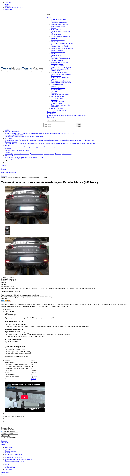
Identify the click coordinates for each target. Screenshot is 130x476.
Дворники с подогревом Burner (61, 69)
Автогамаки (55, 107)
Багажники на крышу (58, 40)
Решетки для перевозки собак (60, 105)
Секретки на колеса (57, 65)
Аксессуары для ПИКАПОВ (60, 31)
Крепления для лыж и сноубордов (62, 43)
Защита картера (56, 29)
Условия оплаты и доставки (14, 457)
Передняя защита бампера (59, 24)
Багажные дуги (56, 55)
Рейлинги (54, 100)
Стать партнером (10, 451)
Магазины (8, 449)
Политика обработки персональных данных (19, 459)
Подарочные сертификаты (13, 454)
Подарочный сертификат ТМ (76, 115)
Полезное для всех (57, 64)
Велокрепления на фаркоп (59, 46)
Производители (10, 467)
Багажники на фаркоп (58, 52)
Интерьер (54, 86)
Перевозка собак (56, 103)
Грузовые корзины (57, 50)
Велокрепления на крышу (59, 45)
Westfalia (33, 379)
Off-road (53, 79)
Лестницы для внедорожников (61, 82)
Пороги (53, 28)
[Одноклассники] (6, 300)
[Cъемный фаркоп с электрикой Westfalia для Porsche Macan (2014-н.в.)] (27, 223)
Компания (4, 441)
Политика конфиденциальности (15, 461)
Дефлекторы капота (57, 96)
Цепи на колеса (56, 70)
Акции (7, 130)
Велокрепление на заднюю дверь (62, 48)
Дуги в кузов (55, 33)
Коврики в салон (56, 89)
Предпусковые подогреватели (61, 74)
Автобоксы (54, 41)
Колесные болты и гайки (59, 72)
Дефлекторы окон (57, 98)
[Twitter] (4, 300)
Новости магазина (9, 431)
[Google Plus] (10, 300)
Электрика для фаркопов (59, 22)
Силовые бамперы (57, 84)
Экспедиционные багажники (60, 81)
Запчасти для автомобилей (59, 110)
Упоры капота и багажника (60, 77)
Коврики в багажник (58, 88)
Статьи (49, 115)
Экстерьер (54, 91)
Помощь (3, 444)
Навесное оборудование (59, 19)
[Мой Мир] (8, 300)
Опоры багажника (57, 60)
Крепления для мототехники (60, 58)
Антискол (54, 93)
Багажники (54, 38)
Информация (5, 442)
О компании (56, 115)
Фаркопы (54, 21)
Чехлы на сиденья (57, 108)
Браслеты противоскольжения (61, 67)
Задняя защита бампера (58, 26)
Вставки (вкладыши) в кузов (60, 36)
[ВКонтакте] (2, 300)
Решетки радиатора (57, 101)
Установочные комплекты (59, 62)
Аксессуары (55, 53)
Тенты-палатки (56, 76)
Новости (63, 115)
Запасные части (56, 57)
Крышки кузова (56, 34)
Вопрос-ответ (9, 466)
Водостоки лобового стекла (60, 95)
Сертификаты (9, 469)
